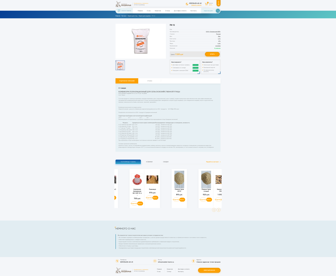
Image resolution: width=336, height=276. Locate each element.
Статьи (167, 11)
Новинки (149, 162)
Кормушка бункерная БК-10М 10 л (137, 191)
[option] (140, 41)
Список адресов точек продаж (208, 262)
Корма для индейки (144, 16)
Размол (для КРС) (179, 190)
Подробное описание (127, 81)
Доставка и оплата (180, 11)
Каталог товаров (126, 10)
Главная (140, 11)
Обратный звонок (209, 270)
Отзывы (149, 81)
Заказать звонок (196, 5)
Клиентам (158, 11)
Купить (212, 54)
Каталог (124, 16)
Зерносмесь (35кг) (221, 190)
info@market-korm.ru (166, 262)
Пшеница (152, 189)
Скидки (165, 162)
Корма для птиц (132, 16)
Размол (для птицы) (206, 190)
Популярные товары (128, 162)
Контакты (194, 11)
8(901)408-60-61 (195, 3)
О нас (149, 11)
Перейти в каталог (212, 162)
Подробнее (134, 203)
